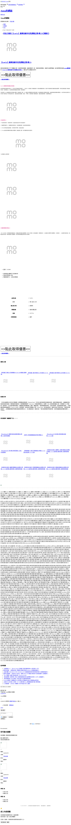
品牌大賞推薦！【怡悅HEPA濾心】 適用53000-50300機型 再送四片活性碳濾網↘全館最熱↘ (25, 673)
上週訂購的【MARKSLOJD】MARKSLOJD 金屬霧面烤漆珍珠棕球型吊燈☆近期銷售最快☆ (25, 672)
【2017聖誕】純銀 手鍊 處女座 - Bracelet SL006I (14, 675)
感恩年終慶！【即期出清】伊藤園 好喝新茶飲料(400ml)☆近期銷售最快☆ (21, 670)
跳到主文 (3, 14)
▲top (2, 707)
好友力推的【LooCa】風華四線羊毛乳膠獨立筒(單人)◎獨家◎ (26, 33)
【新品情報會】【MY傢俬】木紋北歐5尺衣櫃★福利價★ (17, 678)
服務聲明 (48, 805)
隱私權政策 (43, 805)
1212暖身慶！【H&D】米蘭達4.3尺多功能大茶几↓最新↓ (17, 683)
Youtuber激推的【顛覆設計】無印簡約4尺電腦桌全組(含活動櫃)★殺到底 (21, 680)
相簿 (4, 24)
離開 (8, 822)
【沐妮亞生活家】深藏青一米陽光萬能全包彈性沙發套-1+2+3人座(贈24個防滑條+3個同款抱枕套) (58, 451)
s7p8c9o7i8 (3, 693)
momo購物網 (67, 68)
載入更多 (3, 710)
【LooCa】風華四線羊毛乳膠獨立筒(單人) (16, 62)
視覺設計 (11, 705)
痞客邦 (11, 701)
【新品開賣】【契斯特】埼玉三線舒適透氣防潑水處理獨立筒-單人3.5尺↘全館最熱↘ (23, 677)
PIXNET (25, 805)
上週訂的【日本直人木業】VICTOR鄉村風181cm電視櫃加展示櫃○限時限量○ (22, 682)
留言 (14, 701)
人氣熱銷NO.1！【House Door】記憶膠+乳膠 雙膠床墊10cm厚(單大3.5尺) (21, 668)
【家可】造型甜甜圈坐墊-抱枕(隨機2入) (33, 435)
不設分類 (12, 21)
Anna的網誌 (6, 11)
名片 (4, 27)
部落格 (5, 26)
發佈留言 (3, 718)
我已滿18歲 (3, 822)
